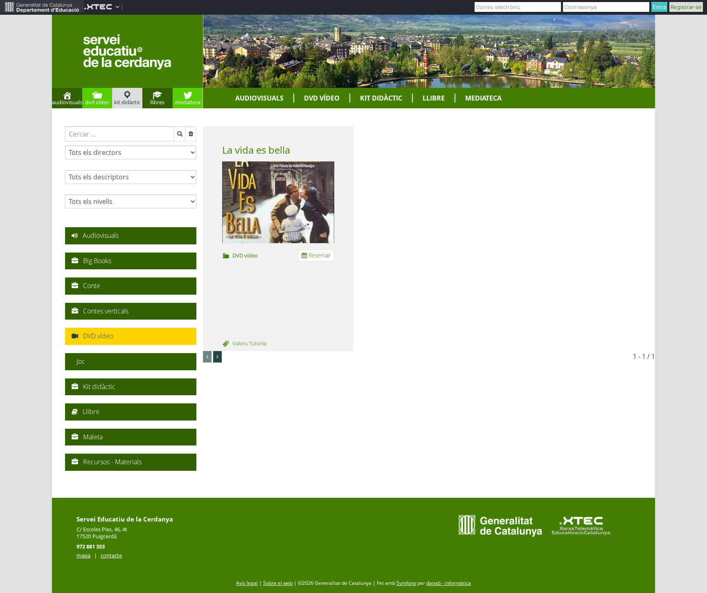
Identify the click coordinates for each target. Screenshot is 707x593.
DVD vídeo (245, 255)
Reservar (319, 255)
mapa (83, 555)
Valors (240, 343)
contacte (111, 555)
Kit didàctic (381, 98)
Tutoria (257, 343)
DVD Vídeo (322, 98)
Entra (659, 7)
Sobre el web (278, 583)
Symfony (406, 583)
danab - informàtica (448, 583)
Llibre (434, 98)
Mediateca (483, 98)
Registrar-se (686, 7)
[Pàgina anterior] (207, 357)
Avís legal (247, 583)
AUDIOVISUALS (259, 98)
